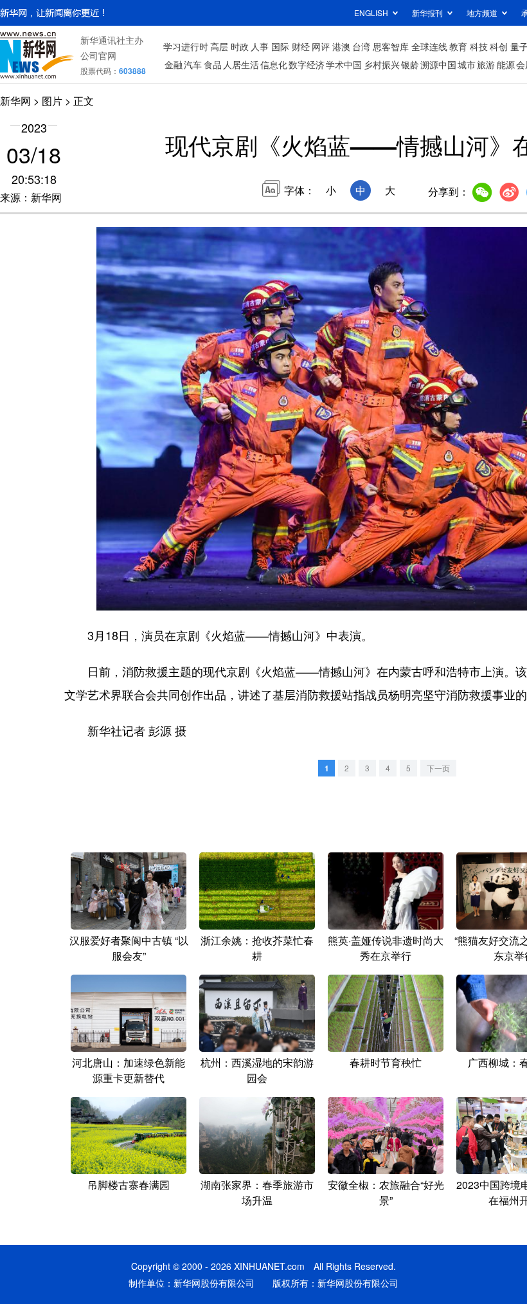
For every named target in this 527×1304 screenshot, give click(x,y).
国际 (280, 46)
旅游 (486, 64)
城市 (467, 64)
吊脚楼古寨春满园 (128, 1184)
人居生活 (241, 64)
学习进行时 (185, 46)
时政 (240, 46)
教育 (458, 46)
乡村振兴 (382, 64)
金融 (174, 64)
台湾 (361, 46)
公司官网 (98, 55)
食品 (213, 64)
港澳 (341, 46)
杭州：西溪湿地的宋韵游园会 (257, 1070)
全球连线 (429, 46)
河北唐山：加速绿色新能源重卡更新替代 (128, 1070)
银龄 (410, 64)
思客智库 (391, 46)
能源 (506, 64)
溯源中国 (438, 64)
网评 (321, 46)
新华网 (15, 100)
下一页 (438, 767)
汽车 (193, 64)
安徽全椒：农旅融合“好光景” (386, 1192)
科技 (479, 46)
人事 (260, 46)
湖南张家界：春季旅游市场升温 (257, 1192)
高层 (219, 46)
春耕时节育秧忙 (386, 1062)
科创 (499, 46)
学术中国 (344, 64)
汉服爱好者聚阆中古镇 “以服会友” (128, 948)
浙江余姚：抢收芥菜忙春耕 (257, 948)
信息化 (273, 64)
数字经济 (307, 64)
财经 (301, 46)
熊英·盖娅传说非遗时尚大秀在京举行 (385, 948)
